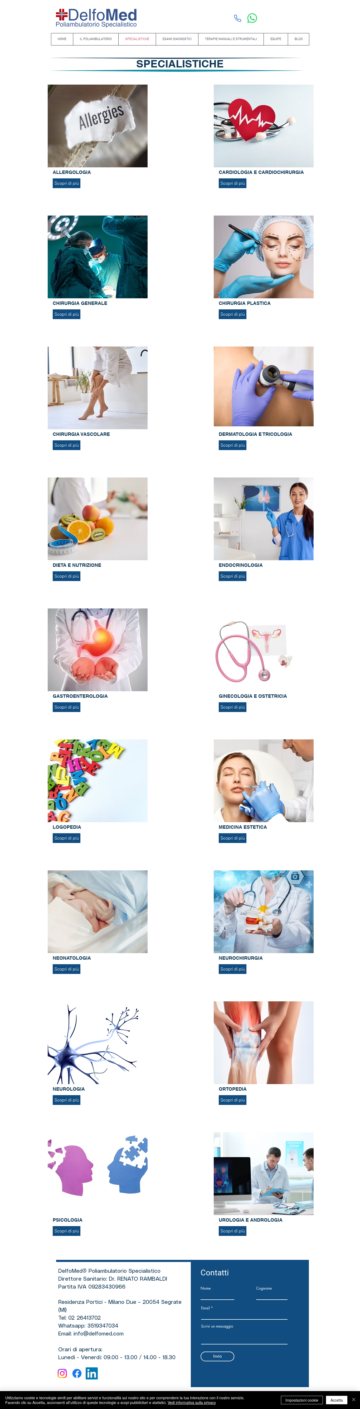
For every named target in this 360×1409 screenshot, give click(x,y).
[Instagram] (62, 1373)
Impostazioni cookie (301, 1400)
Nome (206, 1288)
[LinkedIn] (92, 1373)
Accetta (336, 1400)
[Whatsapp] (252, 18)
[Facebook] (77, 1373)
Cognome (264, 1288)
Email (205, 1308)
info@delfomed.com (99, 1334)
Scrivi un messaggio (217, 1326)
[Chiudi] (354, 1400)
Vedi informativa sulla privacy (192, 1402)
